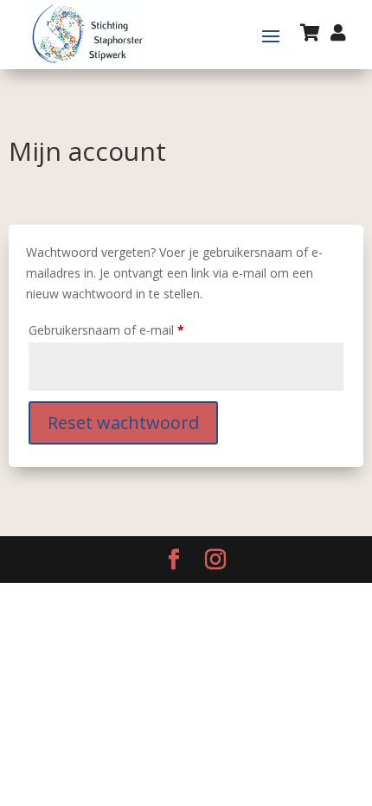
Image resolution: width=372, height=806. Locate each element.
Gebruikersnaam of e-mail (125, 329)
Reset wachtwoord (123, 422)
